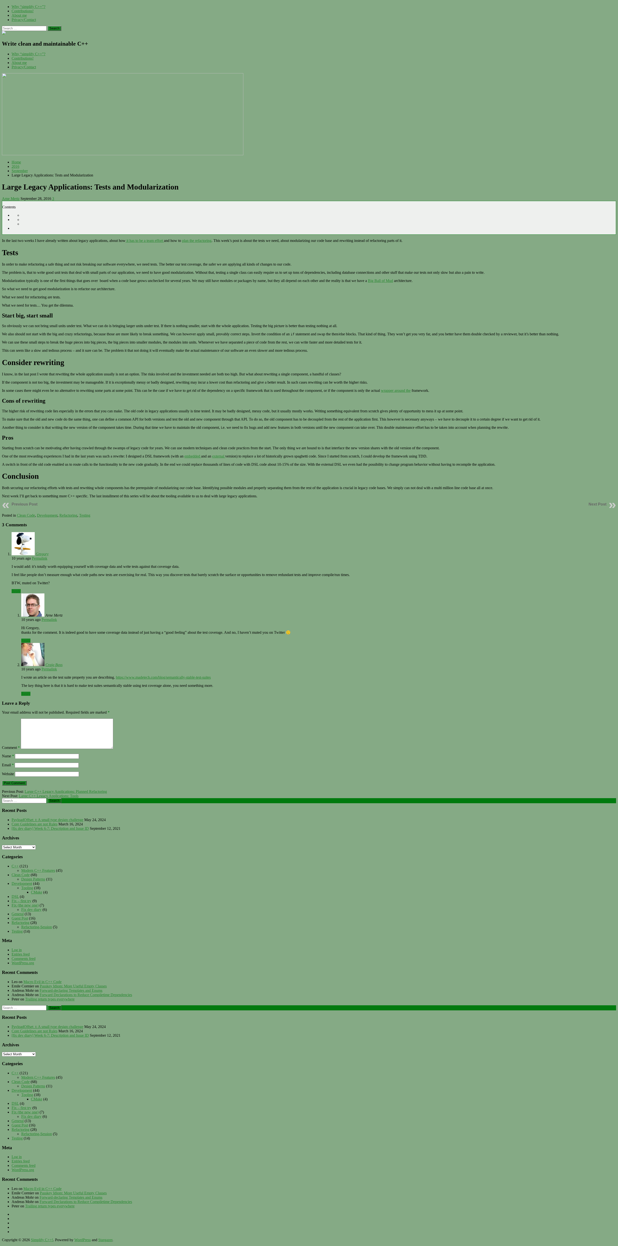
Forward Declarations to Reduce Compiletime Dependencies (86, 995)
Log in (17, 950)
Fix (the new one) (25, 905)
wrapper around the (396, 390)
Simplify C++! (42, 1240)
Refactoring (68, 515)
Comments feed (23, 959)
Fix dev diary (31, 910)
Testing (84, 515)
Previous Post (24, 504)
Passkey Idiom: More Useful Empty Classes (73, 986)
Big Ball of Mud (380, 281)
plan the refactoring (196, 241)
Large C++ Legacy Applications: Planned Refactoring (66, 791)
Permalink (39, 558)
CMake (36, 892)
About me (19, 15)
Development (47, 515)
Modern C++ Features (38, 870)
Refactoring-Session (36, 927)
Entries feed (21, 954)
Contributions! (23, 11)
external (218, 456)
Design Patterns (33, 879)
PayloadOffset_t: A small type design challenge (47, 820)
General (18, 914)
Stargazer (105, 1240)
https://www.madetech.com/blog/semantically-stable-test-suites (163, 677)
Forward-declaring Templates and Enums (71, 990)
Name (8, 756)
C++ (15, 866)
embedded (192, 456)
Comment (11, 748)
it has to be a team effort (145, 241)
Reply (16, 591)
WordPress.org (23, 963)
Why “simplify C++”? (28, 7)
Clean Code (26, 515)
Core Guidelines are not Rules (34, 824)
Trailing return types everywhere (50, 999)
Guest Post (20, 918)
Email (8, 765)
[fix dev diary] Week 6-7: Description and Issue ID (50, 828)
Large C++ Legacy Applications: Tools (48, 796)
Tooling (27, 888)
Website (8, 774)
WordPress (82, 1240)
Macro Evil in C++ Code (42, 982)
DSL (15, 896)
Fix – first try (21, 901)
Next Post (597, 504)
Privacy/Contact (24, 20)
